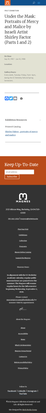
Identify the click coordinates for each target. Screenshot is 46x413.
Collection (23, 241)
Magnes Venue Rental (23, 351)
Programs (23, 246)
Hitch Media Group (29, 410)
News (23, 339)
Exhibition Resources (16, 120)
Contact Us (23, 357)
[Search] (34, 3)
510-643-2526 (13, 219)
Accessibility (23, 334)
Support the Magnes (23, 258)
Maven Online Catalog (23, 252)
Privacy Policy (23, 368)
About (23, 328)
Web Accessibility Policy (23, 362)
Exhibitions (23, 235)
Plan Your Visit (23, 229)
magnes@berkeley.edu (29, 219)
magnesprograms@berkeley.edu (20, 300)
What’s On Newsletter (23, 345)
